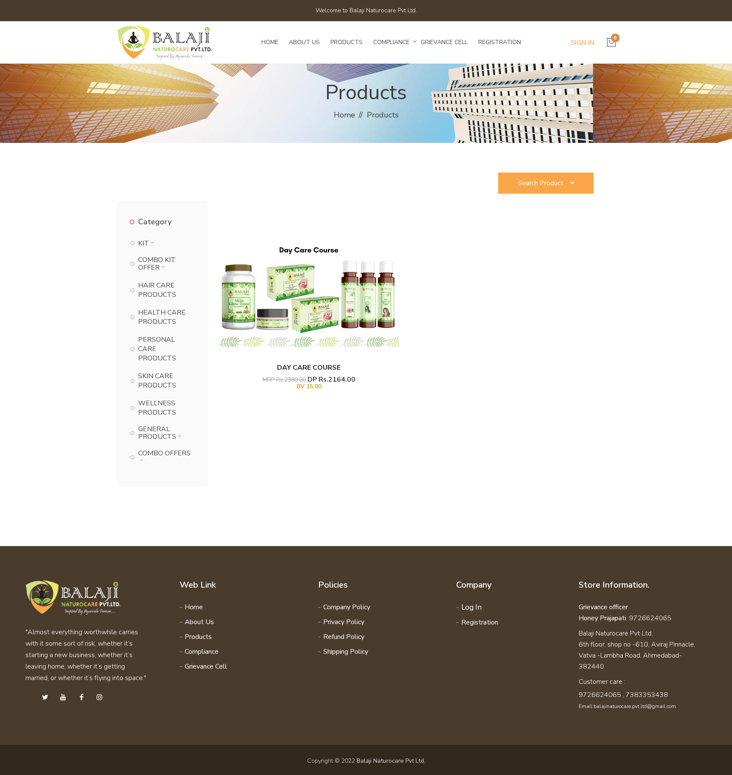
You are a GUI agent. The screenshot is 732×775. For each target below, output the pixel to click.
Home (269, 42)
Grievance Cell (206, 666)
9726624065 (600, 695)
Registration (499, 42)
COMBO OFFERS (164, 453)
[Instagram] (99, 697)
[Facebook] (81, 697)
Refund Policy (343, 636)
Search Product (544, 183)
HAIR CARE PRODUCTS (157, 290)
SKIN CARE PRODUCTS (157, 380)
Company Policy (346, 607)
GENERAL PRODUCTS (157, 432)
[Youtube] (63, 697)
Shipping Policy (345, 651)
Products (346, 42)
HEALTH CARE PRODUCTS (162, 317)
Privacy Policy (343, 622)
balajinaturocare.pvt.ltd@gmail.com (634, 706)
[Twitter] (45, 697)
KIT (143, 243)
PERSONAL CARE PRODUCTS (157, 349)
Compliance (391, 42)
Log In (471, 607)
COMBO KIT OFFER (157, 263)
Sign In (582, 42)
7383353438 (647, 695)
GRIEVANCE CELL (444, 42)
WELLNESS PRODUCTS (157, 408)
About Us (304, 42)
